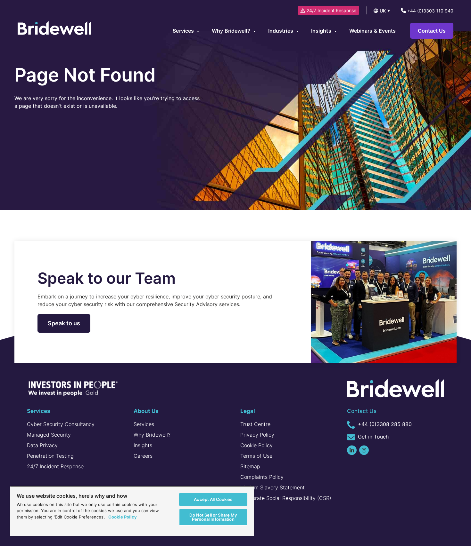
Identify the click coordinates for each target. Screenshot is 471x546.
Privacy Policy (257, 434)
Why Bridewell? (152, 434)
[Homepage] (54, 28)
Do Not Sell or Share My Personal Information (213, 517)
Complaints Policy (262, 477)
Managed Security (49, 434)
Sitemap (250, 466)
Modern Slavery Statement (272, 487)
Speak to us (64, 323)
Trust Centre (255, 424)
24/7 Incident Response (331, 10)
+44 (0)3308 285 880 (384, 424)
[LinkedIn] (352, 450)
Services (144, 424)
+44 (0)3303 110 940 (429, 10)
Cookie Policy (256, 445)
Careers (143, 456)
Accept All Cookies (213, 499)
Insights (143, 445)
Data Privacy (42, 445)
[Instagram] (364, 450)
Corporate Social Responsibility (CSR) (285, 498)
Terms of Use (256, 456)
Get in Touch (372, 436)
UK (383, 10)
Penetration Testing (50, 456)
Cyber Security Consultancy (61, 424)
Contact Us (432, 31)
